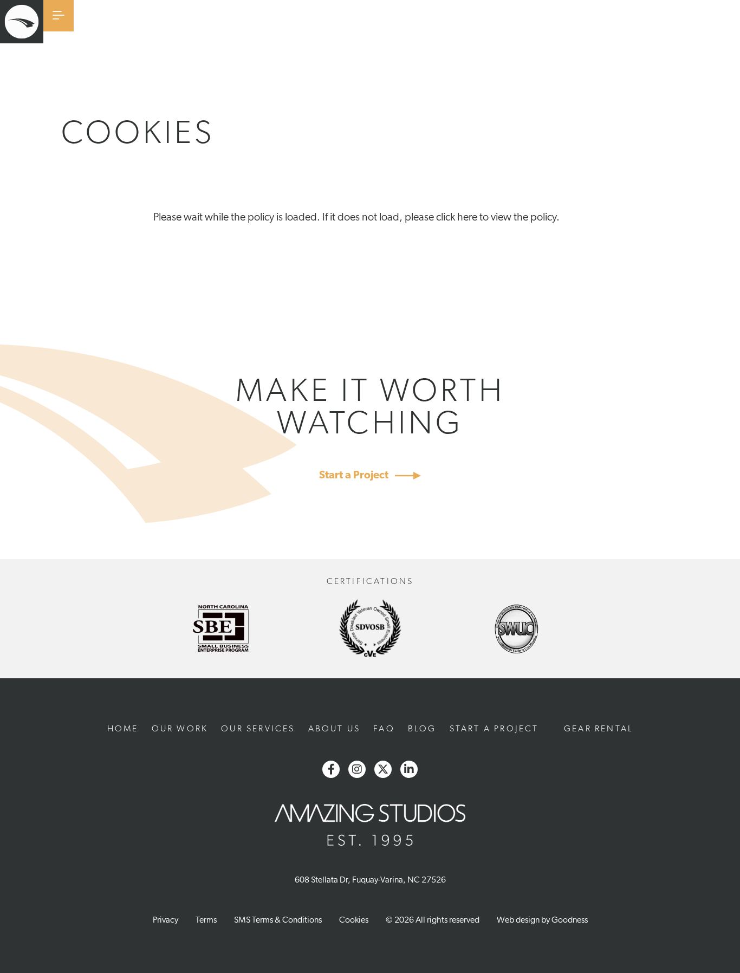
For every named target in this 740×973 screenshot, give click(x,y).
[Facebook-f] (331, 769)
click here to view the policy (496, 217)
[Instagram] (357, 769)
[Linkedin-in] (409, 769)
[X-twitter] (383, 769)
